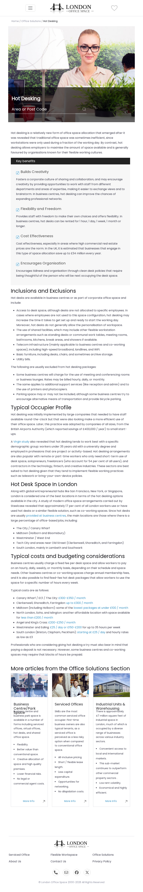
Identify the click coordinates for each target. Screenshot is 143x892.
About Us (15, 861)
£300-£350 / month (72, 598)
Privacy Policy (101, 861)
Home (15, 21)
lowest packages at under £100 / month (101, 608)
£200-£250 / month (62, 622)
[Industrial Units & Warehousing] (111, 685)
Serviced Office (19, 855)
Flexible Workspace (64, 855)
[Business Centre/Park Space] (29, 685)
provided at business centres (46, 516)
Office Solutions (31, 21)
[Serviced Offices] (70, 685)
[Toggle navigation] (30, 8)
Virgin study (21, 442)
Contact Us (58, 861)
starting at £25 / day (91, 632)
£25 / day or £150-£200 (66, 627)
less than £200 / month (37, 618)
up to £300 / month (79, 603)
